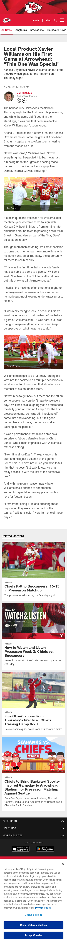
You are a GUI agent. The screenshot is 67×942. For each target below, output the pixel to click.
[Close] (63, 864)
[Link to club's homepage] (7, 19)
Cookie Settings (33, 914)
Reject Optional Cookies (33, 924)
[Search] (55, 20)
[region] (33, 900)
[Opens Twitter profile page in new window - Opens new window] (19, 100)
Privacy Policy (43, 907)
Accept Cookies (33, 935)
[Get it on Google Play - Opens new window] (45, 850)
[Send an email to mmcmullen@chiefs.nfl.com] (24, 100)
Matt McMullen (24, 93)
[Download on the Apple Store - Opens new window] (20, 849)
